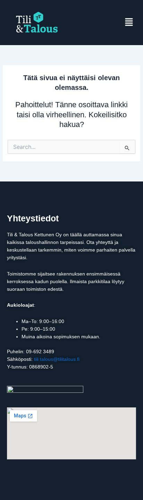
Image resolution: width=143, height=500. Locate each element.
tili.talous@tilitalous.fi (56, 359)
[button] (129, 22)
